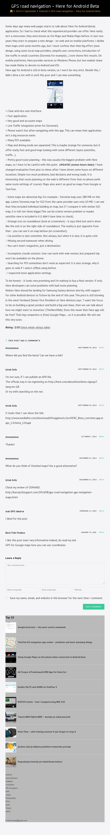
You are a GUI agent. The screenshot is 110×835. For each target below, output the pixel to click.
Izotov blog (13, 5)
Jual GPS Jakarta (14, 511)
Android (8, 774)
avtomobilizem (11, 778)
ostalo (8, 795)
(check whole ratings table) (35, 327)
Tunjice (8, 808)
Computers (9, 784)
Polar (7, 801)
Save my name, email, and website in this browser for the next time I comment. (56, 598)
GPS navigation (11, 788)
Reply (102, 348)
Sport (7, 805)
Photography (10, 798)
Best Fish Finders (15, 532)
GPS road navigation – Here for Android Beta (75, 11)
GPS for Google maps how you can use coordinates (35, 545)
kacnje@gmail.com (19, 820)
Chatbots (9, 781)
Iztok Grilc (11, 369)
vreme (7, 811)
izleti (7, 791)
